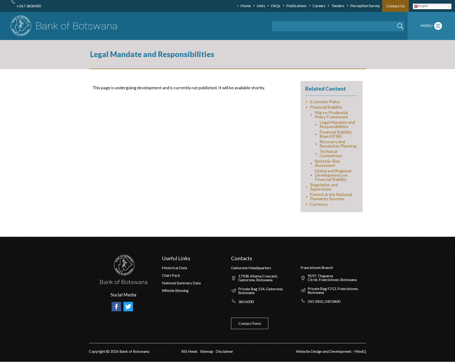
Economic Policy (325, 101)
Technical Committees (330, 153)
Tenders (337, 5)
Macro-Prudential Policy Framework (331, 114)
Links (261, 5)
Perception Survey (365, 5)
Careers (319, 5)
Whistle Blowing (175, 290)
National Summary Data (181, 283)
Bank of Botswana (134, 351)
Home (246, 5)
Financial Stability (326, 107)
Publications (296, 5)
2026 (114, 351)
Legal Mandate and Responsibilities (337, 124)
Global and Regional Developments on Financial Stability (333, 175)
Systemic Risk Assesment (327, 163)
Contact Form (249, 323)
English (423, 6)
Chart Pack (171, 275)
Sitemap (206, 351)
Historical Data (174, 267)
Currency (319, 204)
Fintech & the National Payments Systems (331, 196)
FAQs (275, 5)
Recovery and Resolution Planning (337, 143)
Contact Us (395, 6)
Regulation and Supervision (324, 187)
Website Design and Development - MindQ (331, 351)
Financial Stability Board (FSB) (335, 134)
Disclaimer (224, 351)
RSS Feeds (189, 351)
